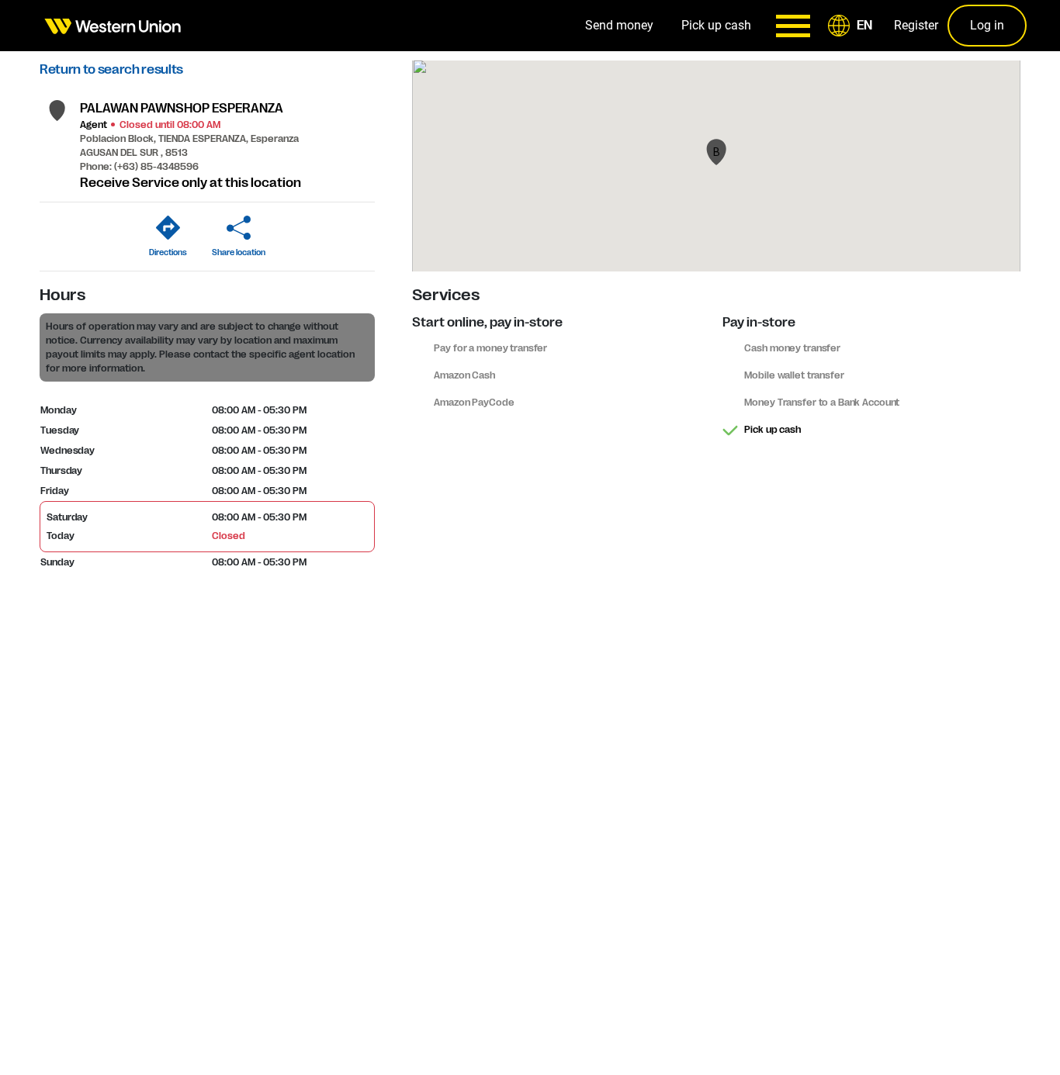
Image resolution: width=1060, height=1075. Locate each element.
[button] (853, 25)
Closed (228, 536)
